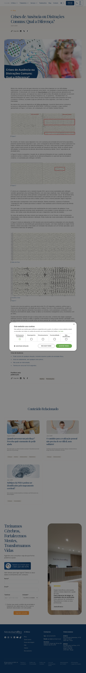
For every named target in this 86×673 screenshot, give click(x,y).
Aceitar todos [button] (64, 346)
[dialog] (43, 336)
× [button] (73, 324)
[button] (21, 346)
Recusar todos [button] (46, 346)
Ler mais (60, 331)
